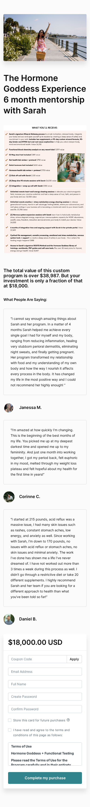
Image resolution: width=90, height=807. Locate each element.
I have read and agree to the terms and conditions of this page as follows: (41, 732)
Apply (74, 659)
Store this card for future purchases (41, 720)
